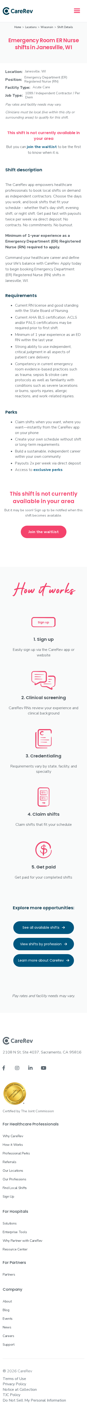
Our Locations (13, 1170)
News (7, 1327)
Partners (9, 1274)
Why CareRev (13, 1136)
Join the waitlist (44, 532)
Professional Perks (16, 1153)
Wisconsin (47, 27)
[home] (18, 11)
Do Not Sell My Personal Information (34, 1400)
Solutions (9, 1223)
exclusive (48, 469)
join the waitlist (42, 146)
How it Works (13, 1144)
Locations (30, 27)
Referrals (9, 1162)
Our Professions (14, 1179)
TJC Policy (11, 1394)
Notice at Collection (20, 1389)
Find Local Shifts (15, 1188)
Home (17, 27)
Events (8, 1318)
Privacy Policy (14, 1384)
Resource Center (15, 1249)
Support (8, 1344)
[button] (77, 11)
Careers (8, 1336)
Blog (6, 1310)
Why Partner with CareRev (22, 1240)
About (7, 1301)
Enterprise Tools (15, 1232)
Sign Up (8, 1196)
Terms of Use (14, 1378)
